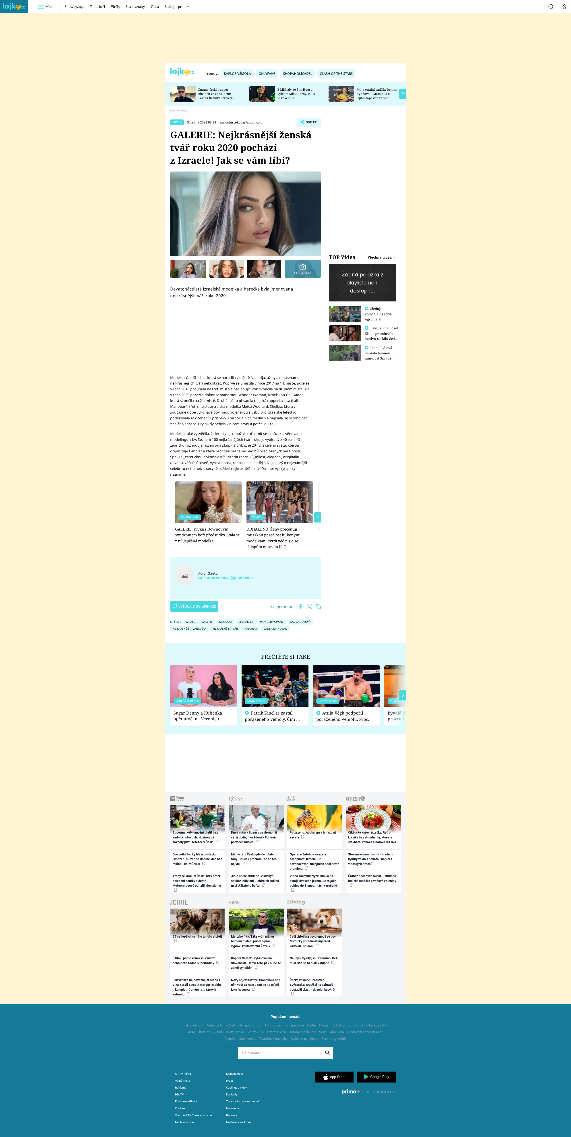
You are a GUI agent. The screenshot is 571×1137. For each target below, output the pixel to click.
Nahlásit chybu (184, 1122)
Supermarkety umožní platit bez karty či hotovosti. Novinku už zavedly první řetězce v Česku (195, 837)
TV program (273, 1025)
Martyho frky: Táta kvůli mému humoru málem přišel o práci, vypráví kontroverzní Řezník (252, 941)
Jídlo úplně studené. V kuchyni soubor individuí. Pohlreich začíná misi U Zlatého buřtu (255, 880)
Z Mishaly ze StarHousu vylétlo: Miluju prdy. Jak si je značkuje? (296, 93)
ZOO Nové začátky (374, 1025)
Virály (115, 6)
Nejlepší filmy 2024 (221, 1025)
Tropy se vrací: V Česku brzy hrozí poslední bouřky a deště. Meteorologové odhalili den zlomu (197, 880)
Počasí (324, 1025)
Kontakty (231, 1094)
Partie (311, 1025)
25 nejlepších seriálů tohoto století (197, 936)
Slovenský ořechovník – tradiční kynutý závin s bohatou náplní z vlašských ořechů (370, 859)
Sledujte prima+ (177, 6)
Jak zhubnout (193, 1025)
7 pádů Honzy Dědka (229, 1032)
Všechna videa (380, 257)
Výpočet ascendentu (240, 1039)
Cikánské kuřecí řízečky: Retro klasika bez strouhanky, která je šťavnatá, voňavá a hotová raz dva (372, 837)
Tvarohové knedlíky (273, 1039)
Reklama (180, 1087)
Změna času (295, 1025)
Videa (155, 6)
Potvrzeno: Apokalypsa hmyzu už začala (313, 835)
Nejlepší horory (249, 1025)
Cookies (180, 1108)
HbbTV (179, 1094)
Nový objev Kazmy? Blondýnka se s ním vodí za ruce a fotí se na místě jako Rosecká (255, 984)
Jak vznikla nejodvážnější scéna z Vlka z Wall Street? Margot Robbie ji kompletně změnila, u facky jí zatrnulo (197, 987)
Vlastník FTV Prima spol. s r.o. (193, 1115)
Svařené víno (276, 1032)
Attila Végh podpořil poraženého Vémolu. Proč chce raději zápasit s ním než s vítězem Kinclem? (342, 716)
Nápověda (232, 1108)
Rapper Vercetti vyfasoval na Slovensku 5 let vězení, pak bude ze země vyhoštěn (256, 963)
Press (230, 1080)
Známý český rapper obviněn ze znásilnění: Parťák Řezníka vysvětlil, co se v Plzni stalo (218, 95)
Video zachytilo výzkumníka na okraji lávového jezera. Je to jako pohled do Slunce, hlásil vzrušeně (313, 880)
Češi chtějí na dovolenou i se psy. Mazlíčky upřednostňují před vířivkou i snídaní (313, 941)
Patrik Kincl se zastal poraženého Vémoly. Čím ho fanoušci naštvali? (273, 716)
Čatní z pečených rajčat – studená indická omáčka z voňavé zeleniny (372, 878)
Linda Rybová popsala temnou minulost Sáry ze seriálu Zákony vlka (380, 355)
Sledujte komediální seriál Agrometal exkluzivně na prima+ (379, 318)
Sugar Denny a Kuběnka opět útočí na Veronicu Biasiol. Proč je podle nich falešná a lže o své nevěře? (200, 716)
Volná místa (182, 1080)
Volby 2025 (255, 1032)
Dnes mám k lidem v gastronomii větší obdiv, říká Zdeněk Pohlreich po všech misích (254, 837)
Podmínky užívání (186, 1101)
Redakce (231, 1115)
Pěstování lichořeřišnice (365, 1032)
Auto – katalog (199, 1032)
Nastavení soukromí (238, 1122)
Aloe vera (337, 1032)
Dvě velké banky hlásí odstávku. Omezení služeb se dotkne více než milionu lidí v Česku (197, 859)
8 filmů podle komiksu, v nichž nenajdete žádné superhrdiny (194, 960)
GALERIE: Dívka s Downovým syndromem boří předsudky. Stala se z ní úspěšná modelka (207, 535)
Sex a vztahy (135, 6)
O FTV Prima (183, 1073)
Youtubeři (97, 6)
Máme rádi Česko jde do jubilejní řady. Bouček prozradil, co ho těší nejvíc (254, 859)
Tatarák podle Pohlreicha (308, 1032)
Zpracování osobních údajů (243, 1101)
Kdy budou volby (345, 1025)
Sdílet (311, 123)
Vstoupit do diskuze (197, 606)
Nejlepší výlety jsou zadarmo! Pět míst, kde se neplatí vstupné (313, 960)
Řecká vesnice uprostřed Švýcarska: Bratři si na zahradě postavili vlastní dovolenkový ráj (312, 984)
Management (234, 1073)
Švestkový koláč (333, 1039)
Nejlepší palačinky (304, 1039)
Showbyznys (74, 6)
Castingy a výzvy (236, 1087)
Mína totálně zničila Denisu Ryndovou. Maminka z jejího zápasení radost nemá (377, 95)
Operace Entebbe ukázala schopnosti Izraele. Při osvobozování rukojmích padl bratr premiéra (314, 861)
